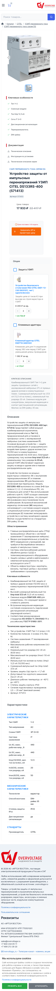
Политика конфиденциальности (15, 907)
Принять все (15, 986)
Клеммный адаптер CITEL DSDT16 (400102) (27, 341)
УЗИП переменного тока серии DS (27, 169)
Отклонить (41, 986)
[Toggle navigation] (3, 5)
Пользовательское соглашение (15, 912)
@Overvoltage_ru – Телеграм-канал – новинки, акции (25, 951)
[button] (28, 88)
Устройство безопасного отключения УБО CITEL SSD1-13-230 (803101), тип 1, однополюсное (30, 289)
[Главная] (2, 24)
